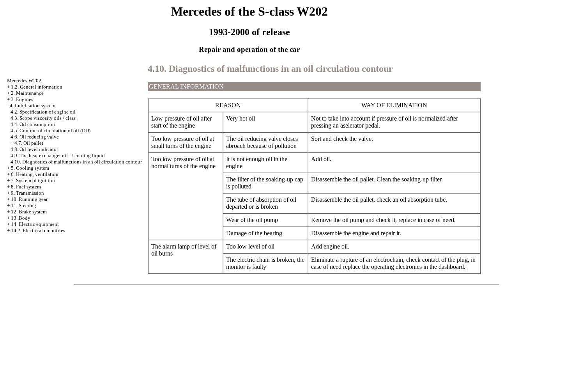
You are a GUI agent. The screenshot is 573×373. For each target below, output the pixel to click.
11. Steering (23, 205)
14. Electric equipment (35, 224)
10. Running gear (29, 199)
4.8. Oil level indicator (34, 149)
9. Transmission (27, 193)
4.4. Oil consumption (33, 124)
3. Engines (22, 99)
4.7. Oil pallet (28, 143)
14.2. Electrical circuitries (38, 230)
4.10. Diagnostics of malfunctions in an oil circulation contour (76, 162)
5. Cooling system (30, 168)
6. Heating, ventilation (34, 174)
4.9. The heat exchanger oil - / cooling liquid (58, 155)
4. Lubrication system (32, 105)
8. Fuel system (26, 187)
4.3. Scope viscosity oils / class (43, 118)
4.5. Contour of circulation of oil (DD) (50, 130)
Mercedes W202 (24, 80)
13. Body (20, 218)
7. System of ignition (33, 180)
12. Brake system (29, 212)
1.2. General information (36, 87)
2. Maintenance (27, 93)
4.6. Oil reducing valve (35, 137)
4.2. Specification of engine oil (43, 112)
